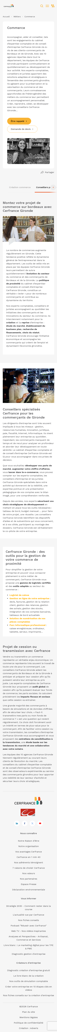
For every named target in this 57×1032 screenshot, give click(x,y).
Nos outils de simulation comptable (28, 981)
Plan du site (28, 1012)
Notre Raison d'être (28, 840)
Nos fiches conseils (28, 920)
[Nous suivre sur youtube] (40, 823)
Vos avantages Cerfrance (28, 851)
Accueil (6, 16)
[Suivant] (53, 187)
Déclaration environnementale (28, 889)
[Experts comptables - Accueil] (29, 812)
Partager (49, 172)
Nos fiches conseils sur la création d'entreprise (28, 995)
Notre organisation (28, 846)
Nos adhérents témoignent (28, 862)
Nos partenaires (28, 878)
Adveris (34, 1028)
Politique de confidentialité (28, 1022)
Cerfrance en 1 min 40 (28, 857)
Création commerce (20, 187)
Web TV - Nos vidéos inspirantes (28, 931)
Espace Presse (28, 884)
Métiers (17, 16)
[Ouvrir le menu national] (52, 6)
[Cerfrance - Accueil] (9, 5)
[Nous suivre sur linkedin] (17, 823)
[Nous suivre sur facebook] (24, 823)
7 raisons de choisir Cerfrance (28, 868)
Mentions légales (29, 1017)
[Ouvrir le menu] (47, 6)
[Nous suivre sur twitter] (32, 823)
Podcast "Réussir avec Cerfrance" (28, 925)
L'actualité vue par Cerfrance (28, 914)
